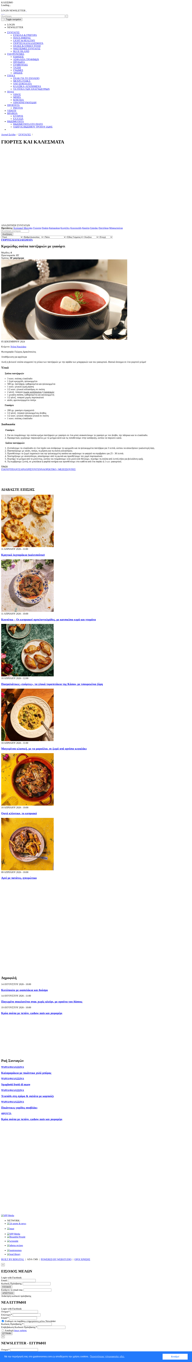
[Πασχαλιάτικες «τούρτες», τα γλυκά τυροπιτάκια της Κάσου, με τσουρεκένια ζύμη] (27, 675)
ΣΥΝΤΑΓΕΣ (13, 32)
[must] (10, 1228)
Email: (4, 1280)
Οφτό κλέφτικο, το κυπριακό (19, 813)
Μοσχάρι (28, 228)
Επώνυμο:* (6, 1314)
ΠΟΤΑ (10, 91)
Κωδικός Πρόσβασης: (11, 1283)
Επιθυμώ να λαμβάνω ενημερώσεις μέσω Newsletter (30, 1321)
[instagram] (2, 13)
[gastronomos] (14, 1250)
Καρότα (86, 228)
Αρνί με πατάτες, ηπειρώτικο (19, 877)
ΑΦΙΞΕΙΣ (17, 73)
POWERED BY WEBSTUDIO (56, 1259)
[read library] (13, 1254)
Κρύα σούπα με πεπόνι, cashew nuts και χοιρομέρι (31, 1013)
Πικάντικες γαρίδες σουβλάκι (19, 1107)
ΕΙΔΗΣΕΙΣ (18, 56)
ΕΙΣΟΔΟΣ (6, 1287)
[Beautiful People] (16, 1237)
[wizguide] (12, 1241)
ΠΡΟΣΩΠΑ (19, 62)
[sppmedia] (7, 1215)
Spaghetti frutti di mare (15, 1084)
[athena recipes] (15, 1245)
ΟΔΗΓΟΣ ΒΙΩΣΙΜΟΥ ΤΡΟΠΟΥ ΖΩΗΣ (32, 127)
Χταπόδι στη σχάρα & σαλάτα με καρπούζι (27, 1096)
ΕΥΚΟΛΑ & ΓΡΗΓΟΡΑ (25, 35)
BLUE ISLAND (21, 51)
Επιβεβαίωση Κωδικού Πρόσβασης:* (19, 1327)
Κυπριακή (18, 228)
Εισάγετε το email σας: (12, 1290)
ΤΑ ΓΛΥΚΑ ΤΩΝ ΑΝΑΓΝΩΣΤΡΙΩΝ (31, 89)
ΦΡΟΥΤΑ (6, 1113)
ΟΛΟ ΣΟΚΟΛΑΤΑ (22, 83)
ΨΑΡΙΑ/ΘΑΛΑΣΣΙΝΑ (12, 1067)
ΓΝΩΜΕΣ (18, 70)
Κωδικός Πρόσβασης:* (12, 1324)
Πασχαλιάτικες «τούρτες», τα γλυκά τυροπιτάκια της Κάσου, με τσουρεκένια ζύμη (52, 684)
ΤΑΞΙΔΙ (17, 67)
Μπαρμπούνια (116, 228)
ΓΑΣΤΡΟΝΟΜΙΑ (15, 54)
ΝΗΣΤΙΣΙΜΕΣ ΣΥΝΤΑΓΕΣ (26, 48)
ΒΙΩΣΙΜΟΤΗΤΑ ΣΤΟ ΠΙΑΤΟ (28, 124)
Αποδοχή (15, 1330)
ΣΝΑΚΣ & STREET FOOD (27, 46)
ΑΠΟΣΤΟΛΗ (7, 1293)
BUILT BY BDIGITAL (12, 1259)
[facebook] (1, 13)
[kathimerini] (13, 1234)
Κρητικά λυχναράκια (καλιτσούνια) (23, 554)
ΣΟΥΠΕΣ (71, 469)
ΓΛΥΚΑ (11, 75)
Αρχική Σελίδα (8, 134)
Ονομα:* (5, 1311)
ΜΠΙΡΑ (17, 97)
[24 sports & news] (16, 1223)
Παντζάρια (104, 228)
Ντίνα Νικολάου (18, 346)
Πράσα (45, 228)
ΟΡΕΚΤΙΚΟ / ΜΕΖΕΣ (55, 469)
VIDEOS (11, 110)
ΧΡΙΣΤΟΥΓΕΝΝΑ (35, 469)
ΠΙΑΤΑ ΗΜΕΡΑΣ (22, 38)
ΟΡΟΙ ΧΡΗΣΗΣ (82, 1259)
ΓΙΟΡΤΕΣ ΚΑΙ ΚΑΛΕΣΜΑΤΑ (28, 43)
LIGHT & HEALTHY (24, 40)
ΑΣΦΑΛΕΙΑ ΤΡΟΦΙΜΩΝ (26, 59)
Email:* (5, 1318)
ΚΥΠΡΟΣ (18, 116)
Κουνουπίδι (76, 228)
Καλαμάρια (54, 228)
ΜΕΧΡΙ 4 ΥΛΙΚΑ (21, 81)
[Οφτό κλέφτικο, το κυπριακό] (27, 805)
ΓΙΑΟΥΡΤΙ (6, 469)
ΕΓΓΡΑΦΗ (6, 1333)
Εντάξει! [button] (175, 1356)
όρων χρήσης (20, 1330)
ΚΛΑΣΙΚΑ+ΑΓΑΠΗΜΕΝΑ (27, 86)
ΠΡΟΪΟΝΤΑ (13, 105)
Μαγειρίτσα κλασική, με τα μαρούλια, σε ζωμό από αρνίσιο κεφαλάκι (44, 748)
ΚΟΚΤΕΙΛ (18, 100)
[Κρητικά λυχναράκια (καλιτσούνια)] (27, 546)
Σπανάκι (94, 228)
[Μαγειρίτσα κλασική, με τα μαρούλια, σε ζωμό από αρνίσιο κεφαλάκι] (27, 740)
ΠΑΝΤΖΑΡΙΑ (19, 469)
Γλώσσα (37, 228)
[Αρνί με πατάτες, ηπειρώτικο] (27, 869)
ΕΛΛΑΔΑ (18, 118)
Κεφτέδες (65, 228)
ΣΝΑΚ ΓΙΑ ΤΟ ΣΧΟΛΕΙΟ (26, 78)
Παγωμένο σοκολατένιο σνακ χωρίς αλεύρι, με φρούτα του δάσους (41, 1001)
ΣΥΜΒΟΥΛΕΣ (20, 65)
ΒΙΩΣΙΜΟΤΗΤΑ (15, 121)
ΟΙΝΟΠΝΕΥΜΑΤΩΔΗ (24, 102)
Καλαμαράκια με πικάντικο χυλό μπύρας (26, 1072)
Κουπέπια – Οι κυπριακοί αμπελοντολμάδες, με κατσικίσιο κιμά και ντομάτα (48, 619)
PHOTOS (18, 108)
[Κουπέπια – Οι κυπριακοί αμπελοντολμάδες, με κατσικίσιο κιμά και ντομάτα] (27, 611)
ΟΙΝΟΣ (17, 94)
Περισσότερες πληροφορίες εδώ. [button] (107, 1356)
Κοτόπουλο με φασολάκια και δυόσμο (24, 990)
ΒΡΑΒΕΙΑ (12, 113)
